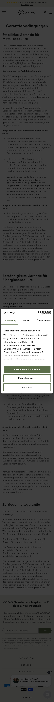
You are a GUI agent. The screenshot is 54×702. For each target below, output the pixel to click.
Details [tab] (26, 320)
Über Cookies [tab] (44, 320)
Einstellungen (25, 378)
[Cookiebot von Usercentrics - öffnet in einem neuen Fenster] (38, 312)
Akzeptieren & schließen (27, 369)
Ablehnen (27, 387)
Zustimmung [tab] (9, 320)
